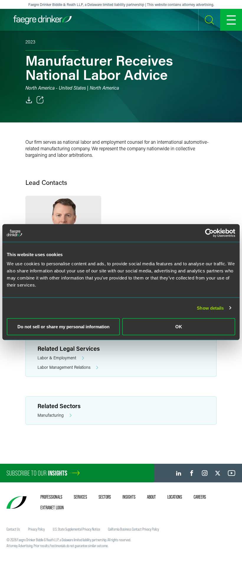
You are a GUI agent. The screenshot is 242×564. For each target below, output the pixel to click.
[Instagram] (204, 473)
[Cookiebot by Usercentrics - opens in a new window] (209, 232)
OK (178, 326)
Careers (200, 497)
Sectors (105, 497)
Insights (128, 497)
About (151, 497)
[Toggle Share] (40, 100)
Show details (210, 307)
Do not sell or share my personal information (63, 326)
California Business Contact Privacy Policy (133, 529)
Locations (174, 497)
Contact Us (13, 529)
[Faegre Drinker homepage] (42, 19)
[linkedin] (179, 473)
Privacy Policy (36, 529)
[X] (217, 473)
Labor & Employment (56, 358)
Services (80, 497)
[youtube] (232, 473)
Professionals (51, 497)
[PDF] (29, 100)
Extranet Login (52, 507)
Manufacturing (50, 415)
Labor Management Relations (63, 367)
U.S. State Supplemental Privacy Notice (76, 529)
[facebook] (191, 473)
